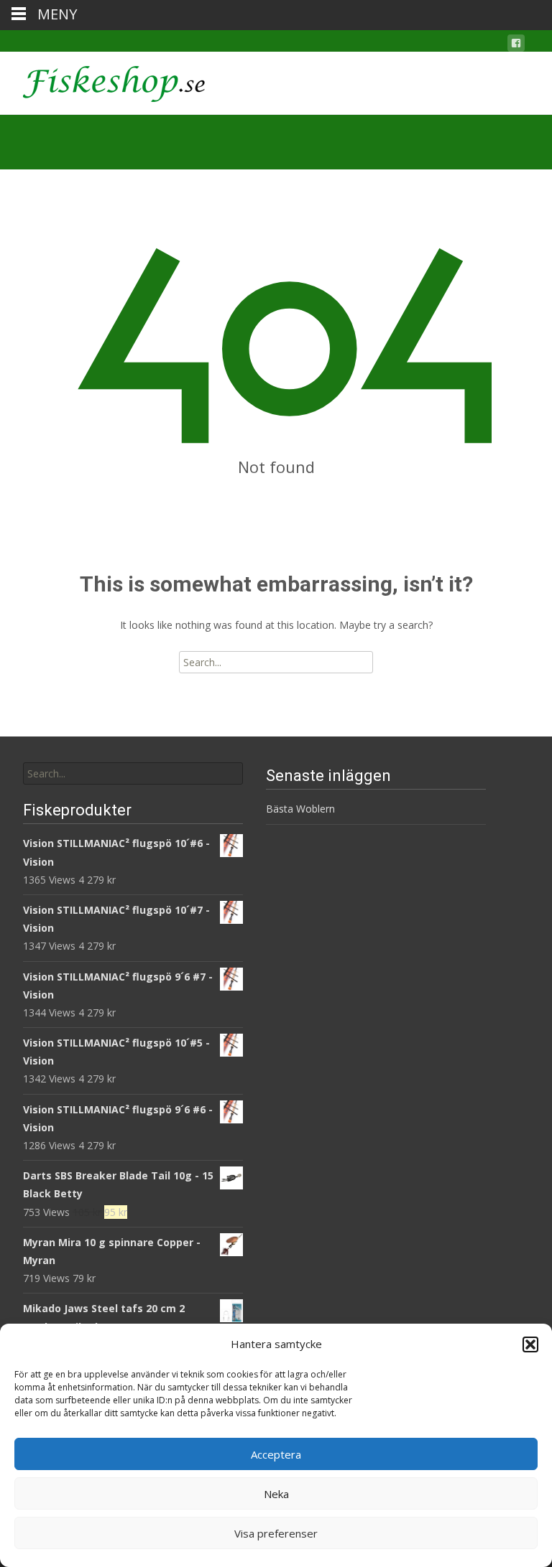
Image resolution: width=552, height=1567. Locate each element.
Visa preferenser (276, 1533)
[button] (530, 1344)
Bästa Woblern (300, 808)
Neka (276, 1494)
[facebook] (516, 45)
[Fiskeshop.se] (102, 80)
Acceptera (276, 1454)
